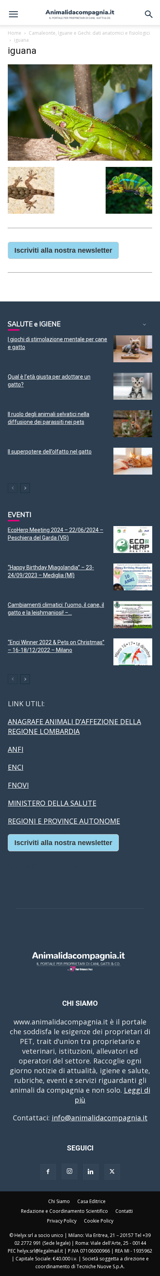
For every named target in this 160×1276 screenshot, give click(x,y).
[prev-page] (12, 488)
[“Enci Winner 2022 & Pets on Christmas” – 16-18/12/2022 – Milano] (132, 651)
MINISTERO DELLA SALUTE (52, 803)
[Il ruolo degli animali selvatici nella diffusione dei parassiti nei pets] (132, 423)
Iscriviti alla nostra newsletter (63, 250)
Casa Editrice (91, 1201)
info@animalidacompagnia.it (100, 1117)
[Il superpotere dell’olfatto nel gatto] (132, 461)
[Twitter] (112, 1172)
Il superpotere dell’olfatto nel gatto (50, 451)
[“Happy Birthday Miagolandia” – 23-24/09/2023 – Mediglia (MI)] (132, 577)
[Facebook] (48, 1172)
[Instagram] (69, 1171)
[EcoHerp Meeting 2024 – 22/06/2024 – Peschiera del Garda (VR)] (132, 539)
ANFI (15, 749)
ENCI (15, 767)
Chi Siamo (59, 1201)
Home (14, 33)
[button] (13, 14)
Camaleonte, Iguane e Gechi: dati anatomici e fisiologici (89, 33)
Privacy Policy (62, 1221)
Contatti (124, 1211)
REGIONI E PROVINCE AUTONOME (64, 821)
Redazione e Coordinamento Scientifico (64, 1211)
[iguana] (80, 158)
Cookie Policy (98, 1221)
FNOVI (18, 785)
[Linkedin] (91, 1172)
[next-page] (25, 488)
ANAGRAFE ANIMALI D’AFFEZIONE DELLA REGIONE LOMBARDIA (74, 726)
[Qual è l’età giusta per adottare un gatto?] (132, 386)
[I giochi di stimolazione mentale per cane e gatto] (132, 348)
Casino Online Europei (45, 865)
